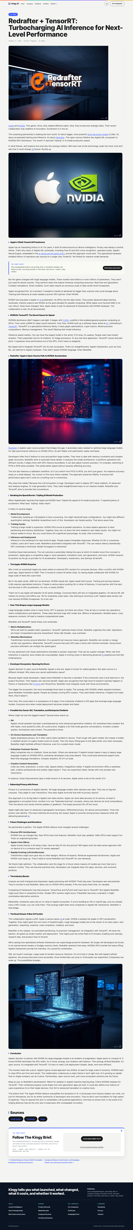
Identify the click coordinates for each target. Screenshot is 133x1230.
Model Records (43, 1210)
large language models (98, 134)
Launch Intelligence (15, 1207)
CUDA (65, 320)
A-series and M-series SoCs (51, 253)
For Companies (117, 3)
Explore (53, 3)
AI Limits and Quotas (45, 1218)
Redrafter (60, 137)
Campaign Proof (73, 1214)
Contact (100, 1214)
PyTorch (37, 684)
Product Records (44, 1207)
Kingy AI (15, 4)
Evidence (38, 4)
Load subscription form (92, 1139)
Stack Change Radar (16, 1210)
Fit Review (71, 1210)
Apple (11, 126)
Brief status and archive (113, 268)
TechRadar (30, 1119)
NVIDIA (21, 126)
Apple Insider (16, 1119)
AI (33, 149)
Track (22, 4)
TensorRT (12, 326)
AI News (46, 4)
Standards (101, 1207)
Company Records (44, 1214)
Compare (30, 4)
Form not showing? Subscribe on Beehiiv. (92, 1147)
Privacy (100, 1210)
